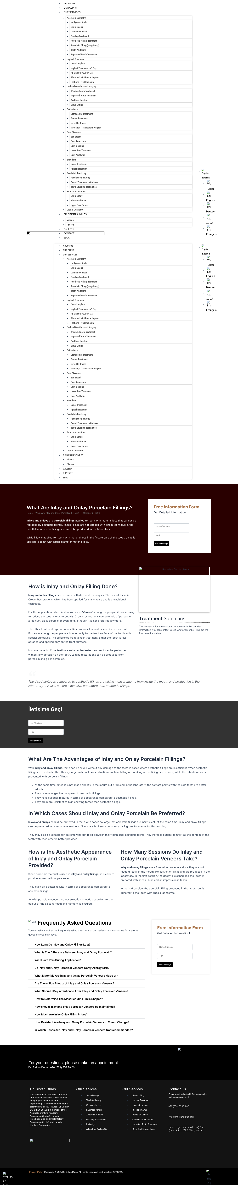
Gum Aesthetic (78, 155)
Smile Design (77, 27)
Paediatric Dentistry (76, 173)
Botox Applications (76, 191)
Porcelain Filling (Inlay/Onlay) (85, 45)
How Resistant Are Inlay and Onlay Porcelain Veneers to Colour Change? (81, 1022)
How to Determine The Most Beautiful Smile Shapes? (68, 999)
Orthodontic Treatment (82, 113)
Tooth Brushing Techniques (84, 186)
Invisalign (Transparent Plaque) (86, 127)
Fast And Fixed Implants (82, 82)
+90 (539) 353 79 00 (179, 1106)
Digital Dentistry (75, 209)
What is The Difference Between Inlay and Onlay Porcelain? (73, 952)
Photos (70, 224)
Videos (70, 220)
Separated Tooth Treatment (84, 54)
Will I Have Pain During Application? (57, 960)
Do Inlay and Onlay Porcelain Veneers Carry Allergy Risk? (71, 967)
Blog (67, 237)
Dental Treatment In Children (84, 182)
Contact (69, 233)
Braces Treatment (79, 118)
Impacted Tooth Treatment (83, 95)
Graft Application (79, 100)
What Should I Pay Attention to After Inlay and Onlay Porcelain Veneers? (81, 991)
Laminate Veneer (79, 31)
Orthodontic (73, 109)
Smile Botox (77, 195)
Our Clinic (70, 7)
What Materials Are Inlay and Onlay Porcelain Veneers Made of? (76, 975)
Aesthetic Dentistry (76, 18)
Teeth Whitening (78, 50)
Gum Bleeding (77, 145)
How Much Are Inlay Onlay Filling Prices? (61, 1014)
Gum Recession (78, 141)
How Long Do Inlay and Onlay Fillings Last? (62, 944)
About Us (69, 3)
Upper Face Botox (79, 205)
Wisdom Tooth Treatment (83, 91)
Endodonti (72, 159)
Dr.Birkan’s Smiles (75, 214)
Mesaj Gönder (36, 740)
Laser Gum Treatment (81, 150)
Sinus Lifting (77, 104)
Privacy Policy (36, 1172)
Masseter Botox (78, 200)
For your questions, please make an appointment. (73, 1062)
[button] (201, 242)
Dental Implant (78, 63)
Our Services (72, 12)
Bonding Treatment (80, 36)
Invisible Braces (78, 123)
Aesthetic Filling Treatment (84, 40)
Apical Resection (79, 168)
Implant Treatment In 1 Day (83, 68)
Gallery (69, 229)
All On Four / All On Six (82, 72)
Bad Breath (76, 136)
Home (30, 513)
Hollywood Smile (79, 22)
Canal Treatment (79, 164)
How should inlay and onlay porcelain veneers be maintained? (74, 1006)
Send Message (161, 544)
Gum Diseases (74, 132)
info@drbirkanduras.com (181, 1117)
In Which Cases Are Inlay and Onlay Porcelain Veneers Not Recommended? (83, 1030)
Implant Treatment (76, 59)
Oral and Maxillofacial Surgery (81, 86)
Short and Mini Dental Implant (85, 77)
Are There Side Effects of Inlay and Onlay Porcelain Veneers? (74, 983)
